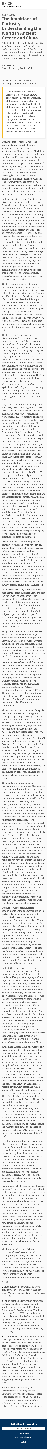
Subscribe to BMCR (23, 1428)
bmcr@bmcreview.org (23, 1437)
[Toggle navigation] (41, 4)
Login (23, 1441)
